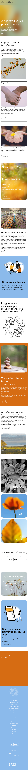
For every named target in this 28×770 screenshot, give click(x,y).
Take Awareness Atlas (8, 589)
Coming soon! (6, 644)
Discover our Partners (21, 552)
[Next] (26, 559)
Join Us (5, 254)
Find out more (5, 55)
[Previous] (1, 559)
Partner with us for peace (8, 292)
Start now (6, 197)
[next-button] (6, 401)
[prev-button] (2, 401)
